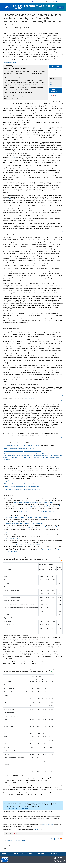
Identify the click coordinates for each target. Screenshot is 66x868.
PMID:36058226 (46, 502)
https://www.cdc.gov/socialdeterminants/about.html (18, 481)
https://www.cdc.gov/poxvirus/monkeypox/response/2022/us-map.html (22, 445)
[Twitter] (58, 858)
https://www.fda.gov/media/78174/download (14, 457)
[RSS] (64, 861)
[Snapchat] (61, 861)
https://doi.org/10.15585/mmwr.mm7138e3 (35, 506)
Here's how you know (58, 1)
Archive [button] (52, 854)
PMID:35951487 (47, 512)
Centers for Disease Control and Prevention (16, 840)
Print (4, 30)
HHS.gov (58, 865)
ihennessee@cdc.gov (28, 398)
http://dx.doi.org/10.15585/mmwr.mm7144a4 (16, 808)
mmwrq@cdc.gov (38, 829)
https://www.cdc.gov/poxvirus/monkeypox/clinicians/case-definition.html (22, 451)
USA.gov (63, 865)
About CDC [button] (17, 854)
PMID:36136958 (53, 506)
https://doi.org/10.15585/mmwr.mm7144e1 (17, 538)
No (13, 848)
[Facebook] (55, 858)
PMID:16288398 (51, 527)
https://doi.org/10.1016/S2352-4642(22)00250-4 (27, 502)
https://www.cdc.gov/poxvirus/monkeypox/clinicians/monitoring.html (23, 544)
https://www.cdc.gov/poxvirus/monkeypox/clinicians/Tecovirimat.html (44, 455)
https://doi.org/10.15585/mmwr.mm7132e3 (29, 512)
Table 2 (52, 85)
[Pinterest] (58, 861)
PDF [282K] (18, 833)
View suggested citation (9, 62)
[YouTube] (55, 861)
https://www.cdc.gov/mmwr (47, 824)
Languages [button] (41, 854)
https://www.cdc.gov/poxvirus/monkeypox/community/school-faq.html (23, 489)
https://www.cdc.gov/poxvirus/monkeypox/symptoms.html (19, 448)
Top (62, 231)
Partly (9, 848)
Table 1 (52, 82)
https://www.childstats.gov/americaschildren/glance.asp (18, 484)
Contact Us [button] (4, 854)
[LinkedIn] (64, 858)
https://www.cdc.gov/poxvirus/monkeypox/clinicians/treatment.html (22, 486)
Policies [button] (29, 854)
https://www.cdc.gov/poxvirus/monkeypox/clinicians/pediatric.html (22, 532)
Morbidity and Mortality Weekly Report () (34, 7)
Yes (5, 848)
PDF (54, 95)
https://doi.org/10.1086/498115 (36, 527)
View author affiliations (41, 60)
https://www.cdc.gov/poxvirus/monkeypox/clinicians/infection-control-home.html (26, 517)
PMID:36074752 (12, 551)
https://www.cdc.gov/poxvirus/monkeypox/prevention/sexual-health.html (24, 523)
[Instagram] (61, 858)
